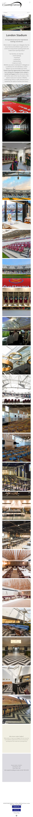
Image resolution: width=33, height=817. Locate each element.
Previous (5, 12)
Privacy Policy (16, 812)
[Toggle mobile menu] (30, 2)
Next (28, 12)
